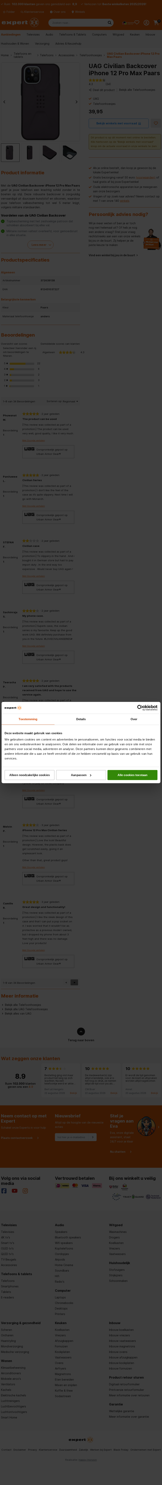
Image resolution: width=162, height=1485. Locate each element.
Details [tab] (81, 719)
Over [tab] (134, 719)
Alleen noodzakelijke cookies (29, 775)
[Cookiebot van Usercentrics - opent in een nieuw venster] (140, 708)
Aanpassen (79, 775)
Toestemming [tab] (28, 719)
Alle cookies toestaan (132, 775)
